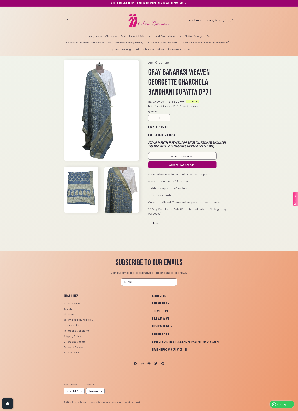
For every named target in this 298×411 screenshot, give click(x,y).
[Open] (7, 403)
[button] (67, 20)
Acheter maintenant (182, 164)
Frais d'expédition (157, 106)
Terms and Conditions (77, 330)
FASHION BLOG (72, 303)
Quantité (152, 111)
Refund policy (72, 352)
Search (68, 309)
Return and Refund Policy (78, 319)
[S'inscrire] (173, 282)
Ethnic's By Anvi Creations (84, 402)
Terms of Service (74, 347)
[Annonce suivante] (233, 3)
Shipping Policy (72, 336)
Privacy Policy (71, 325)
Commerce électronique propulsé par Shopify (119, 402)
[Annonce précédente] (64, 3)
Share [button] (155, 223)
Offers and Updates (75, 341)
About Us (69, 314)
